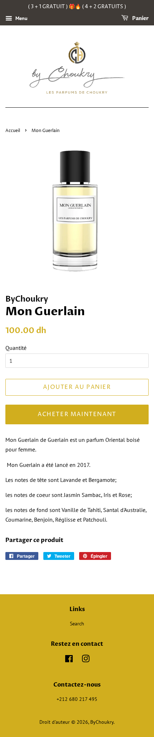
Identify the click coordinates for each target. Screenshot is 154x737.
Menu (21, 18)
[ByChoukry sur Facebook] (69, 660)
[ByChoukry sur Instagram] (86, 660)
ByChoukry (102, 722)
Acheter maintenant (77, 414)
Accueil (12, 131)
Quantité (16, 347)
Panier (140, 18)
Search (77, 623)
